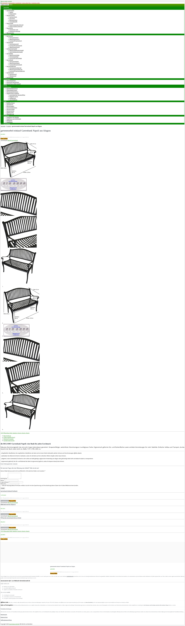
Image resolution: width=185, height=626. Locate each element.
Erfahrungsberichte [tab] (9, 437)
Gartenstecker (10, 111)
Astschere (12, 18)
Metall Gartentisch (14, 39)
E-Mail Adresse (5, 482)
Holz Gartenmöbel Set (15, 68)
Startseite (6, 7)
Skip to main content (6, 1)
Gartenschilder (11, 109)
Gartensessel (10, 72)
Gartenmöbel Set (11, 66)
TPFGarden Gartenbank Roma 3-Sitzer (11, 518)
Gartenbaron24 (70, 576)
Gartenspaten (10, 10)
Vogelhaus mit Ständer (13, 117)
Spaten (11, 12)
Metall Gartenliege (14, 55)
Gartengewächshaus (12, 88)
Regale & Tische (13, 96)
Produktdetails (5, 501)
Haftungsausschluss (6, 620)
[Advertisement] (44, 552)
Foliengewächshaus (12, 90)
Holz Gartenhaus (11, 80)
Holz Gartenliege (13, 57)
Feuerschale (10, 23)
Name (3, 480)
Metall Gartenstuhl (14, 47)
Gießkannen (12, 98)
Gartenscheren (11, 15)
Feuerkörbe (10, 28)
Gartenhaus (7, 79)
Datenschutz (4, 617)
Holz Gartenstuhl (14, 44)
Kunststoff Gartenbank (15, 65)
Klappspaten (12, 14)
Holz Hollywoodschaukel (16, 52)
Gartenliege (10, 53)
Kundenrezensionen (8, 440)
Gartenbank (10, 60)
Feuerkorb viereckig (14, 31)
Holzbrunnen (10, 112)
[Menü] (20, 3)
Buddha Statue (11, 103)
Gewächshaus (7, 87)
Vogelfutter (10, 122)
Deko (5, 101)
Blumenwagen (10, 106)
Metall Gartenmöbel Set (15, 69)
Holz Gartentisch (13, 37)
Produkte (8, 126)
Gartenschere (13, 17)
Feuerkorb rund (13, 29)
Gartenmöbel (7, 34)
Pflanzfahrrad (10, 114)
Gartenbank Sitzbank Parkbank (9, 491)
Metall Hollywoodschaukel (16, 50)
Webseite (3, 484)
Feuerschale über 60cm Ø (16, 25)
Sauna (5, 85)
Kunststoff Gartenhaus (13, 82)
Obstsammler (10, 33)
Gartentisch (10, 36)
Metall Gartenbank (14, 63)
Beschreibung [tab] (7, 436)
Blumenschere (13, 20)
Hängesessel (12, 76)
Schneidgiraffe (13, 22)
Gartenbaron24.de (14, 624)
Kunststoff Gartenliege (15, 58)
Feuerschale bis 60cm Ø (15, 26)
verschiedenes (13, 100)
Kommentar (4, 478)
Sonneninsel (10, 77)
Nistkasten (9, 120)
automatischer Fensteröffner (17, 95)
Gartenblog (7, 123)
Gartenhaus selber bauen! (14, 84)
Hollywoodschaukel (12, 49)
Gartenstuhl (10, 42)
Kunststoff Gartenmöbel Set (17, 71)
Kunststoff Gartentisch (15, 41)
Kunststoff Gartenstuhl (15, 45)
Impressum (4, 614)
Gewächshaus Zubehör (13, 93)
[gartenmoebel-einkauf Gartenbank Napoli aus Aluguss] (19, 177)
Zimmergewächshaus (12, 92)
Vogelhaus (6, 115)
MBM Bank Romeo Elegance (8, 504)
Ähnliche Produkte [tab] (8, 439)
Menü (10, 4)
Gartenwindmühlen (12, 108)
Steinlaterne (10, 104)
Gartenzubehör (8, 9)
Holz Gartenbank (14, 61)
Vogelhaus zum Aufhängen (14, 119)
